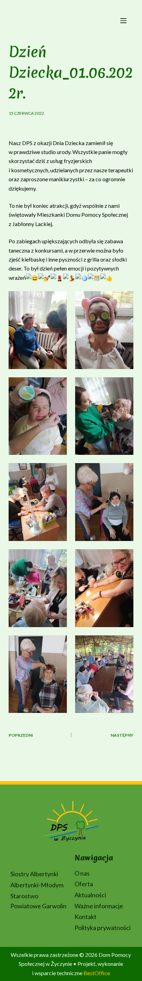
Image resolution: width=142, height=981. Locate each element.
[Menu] (123, 21)
